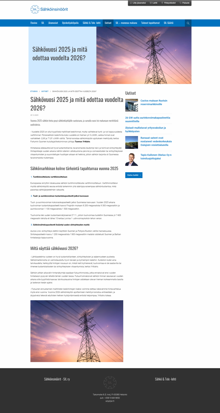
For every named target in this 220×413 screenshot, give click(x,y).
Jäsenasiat (53, 23)
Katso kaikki (132, 175)
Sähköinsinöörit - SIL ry (57, 378)
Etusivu (34, 23)
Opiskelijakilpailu (70, 23)
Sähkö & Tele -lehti (92, 23)
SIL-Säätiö (168, 23)
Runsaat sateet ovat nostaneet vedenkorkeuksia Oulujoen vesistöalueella (156, 141)
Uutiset (108, 23)
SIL (42, 23)
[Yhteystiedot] (110, 384)
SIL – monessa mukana (126, 23)
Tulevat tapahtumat (150, 23)
